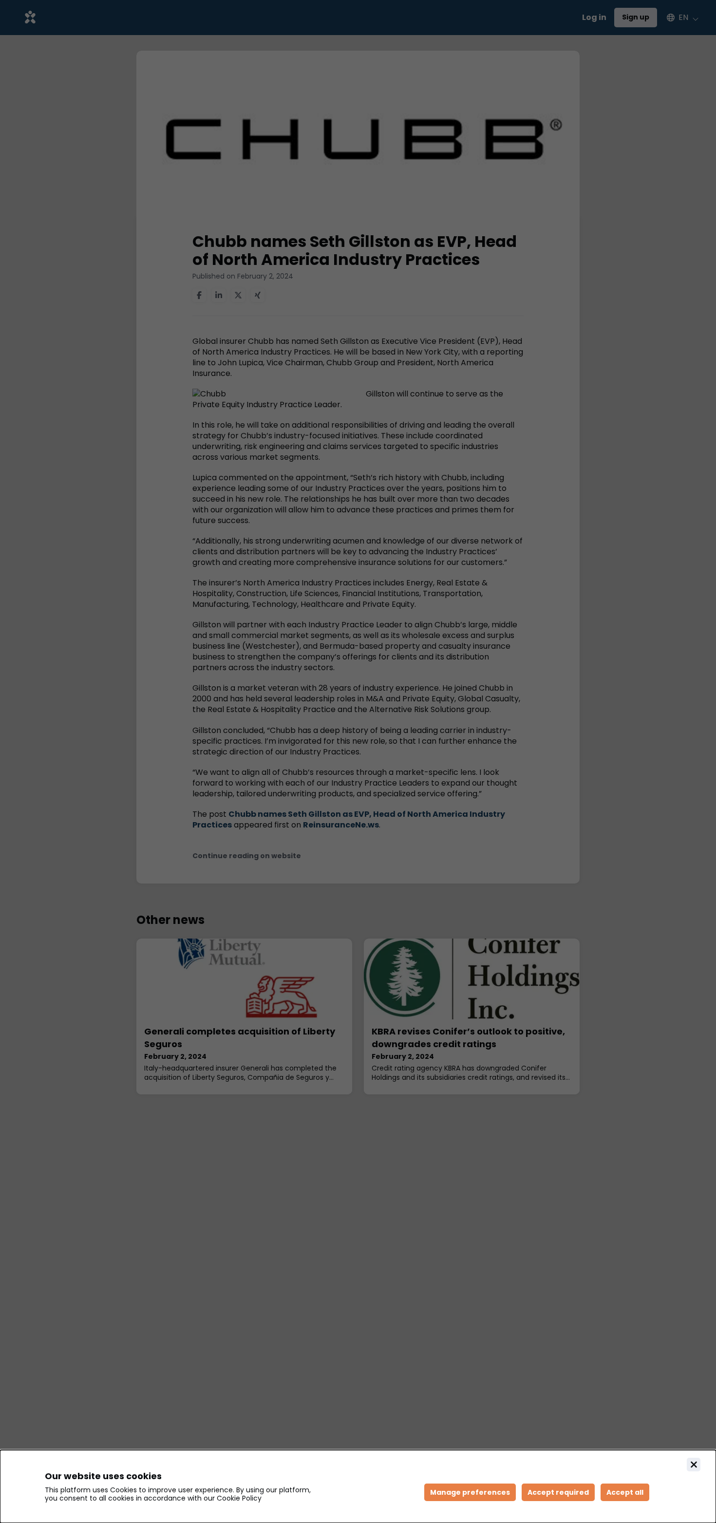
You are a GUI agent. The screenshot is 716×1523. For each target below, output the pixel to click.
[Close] (693, 1464)
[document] (358, 1486)
